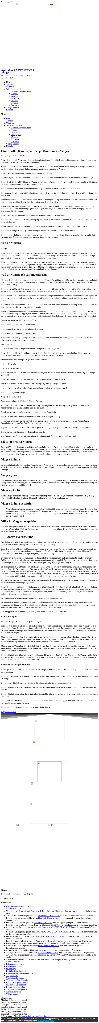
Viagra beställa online (15, 978)
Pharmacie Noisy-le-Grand (49, 918)
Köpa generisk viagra (15, 964)
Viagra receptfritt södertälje (17, 980)
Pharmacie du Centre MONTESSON (53, 955)
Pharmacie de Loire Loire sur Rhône (45, 911)
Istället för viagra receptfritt (17, 982)
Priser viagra (11, 969)
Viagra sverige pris (13, 992)
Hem (8, 82)
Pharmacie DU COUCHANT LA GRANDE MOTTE (56, 932)
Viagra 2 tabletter (13, 962)
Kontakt (9, 110)
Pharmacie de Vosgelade (40, 950)
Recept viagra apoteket (15, 987)
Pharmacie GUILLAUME (49, 916)
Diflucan (14, 100)
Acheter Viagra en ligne (21, 91)
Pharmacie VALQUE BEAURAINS (57, 927)
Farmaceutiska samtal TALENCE (20, 906)
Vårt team (10, 87)
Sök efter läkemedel (14, 89)
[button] (49, 114)
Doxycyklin (16, 98)
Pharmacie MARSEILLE (48, 946)
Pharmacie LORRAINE (45, 941)
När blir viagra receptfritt (16, 985)
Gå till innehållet (7, 2)
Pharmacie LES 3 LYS (42, 943)
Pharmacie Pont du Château (38, 959)
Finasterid (15, 103)
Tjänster (9, 84)
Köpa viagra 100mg (14, 966)
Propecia (14, 94)
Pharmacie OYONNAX (48, 952)
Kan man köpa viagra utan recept (19, 973)
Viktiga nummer (12, 107)
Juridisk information (29, 1016)
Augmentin (15, 96)
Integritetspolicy (45, 1016)
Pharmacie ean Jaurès (43, 922)
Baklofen (15, 105)
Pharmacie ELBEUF (50, 925)
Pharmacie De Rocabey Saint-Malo (50, 936)
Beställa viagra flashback (16, 971)
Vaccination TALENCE (16, 909)
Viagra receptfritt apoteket (16, 989)
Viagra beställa (12, 975)
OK (39, 1021)
